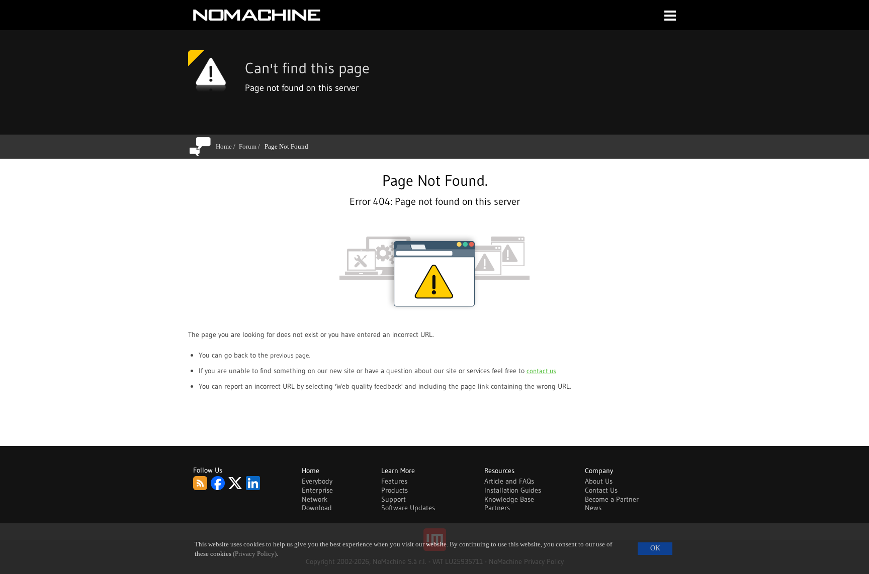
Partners (497, 507)
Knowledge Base (509, 499)
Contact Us (601, 490)
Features (394, 481)
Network (314, 499)
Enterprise (317, 490)
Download (317, 507)
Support (393, 499)
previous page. (290, 355)
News (593, 507)
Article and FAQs (509, 481)
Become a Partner (612, 499)
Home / (227, 146)
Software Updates (408, 507)
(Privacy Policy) (255, 553)
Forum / (251, 146)
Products (394, 490)
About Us (599, 481)
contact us (541, 371)
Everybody (317, 481)
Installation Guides (512, 490)
